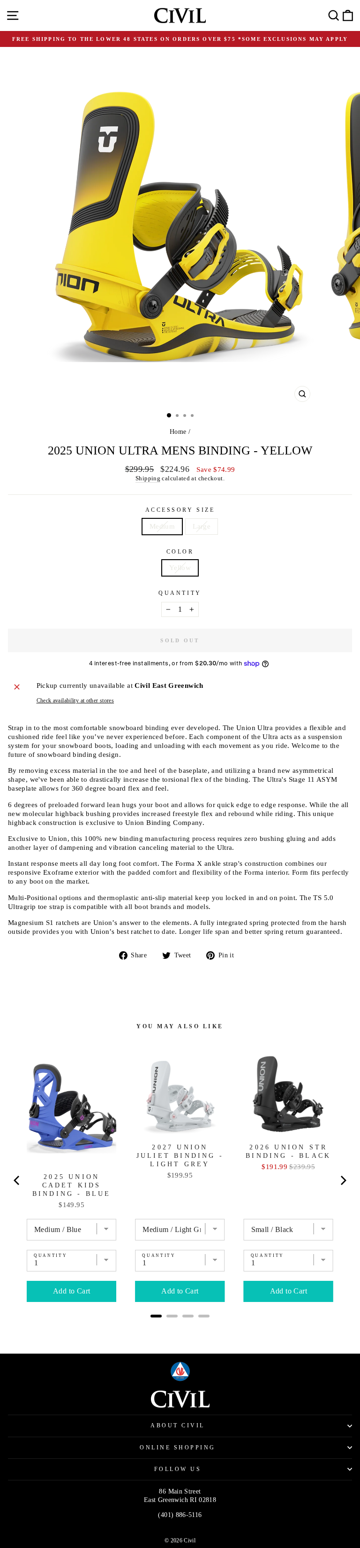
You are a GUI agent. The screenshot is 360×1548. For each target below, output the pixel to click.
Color (180, 552)
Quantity (179, 593)
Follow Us (178, 1469)
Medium (162, 526)
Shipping (147, 478)
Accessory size (180, 510)
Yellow (180, 567)
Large (201, 526)
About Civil (177, 1426)
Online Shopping (178, 1448)
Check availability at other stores (75, 701)
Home (178, 431)
